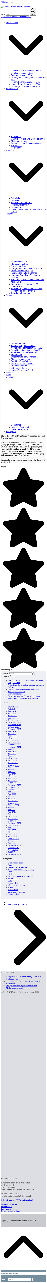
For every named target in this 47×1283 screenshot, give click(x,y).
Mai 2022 (12, 796)
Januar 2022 (13, 801)
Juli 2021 (11, 810)
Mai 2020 (12, 832)
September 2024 (14, 747)
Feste (10, 872)
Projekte (11, 887)
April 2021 (12, 814)
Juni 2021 (12, 812)
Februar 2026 (13, 718)
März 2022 (12, 798)
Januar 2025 (13, 740)
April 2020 (12, 834)
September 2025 (14, 729)
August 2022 (13, 789)
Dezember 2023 (14, 765)
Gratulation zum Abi (16, 694)
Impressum (6, 1209)
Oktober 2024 (13, 745)
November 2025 (14, 725)
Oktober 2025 (13, 727)
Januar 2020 (13, 841)
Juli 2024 (11, 749)
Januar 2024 (13, 763)
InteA (10, 881)
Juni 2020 (12, 830)
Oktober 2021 (13, 805)
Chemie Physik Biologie (17, 867)
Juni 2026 (12, 711)
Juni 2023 (12, 774)
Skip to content (7, 2)
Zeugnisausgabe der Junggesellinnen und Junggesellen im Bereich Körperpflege (24, 697)
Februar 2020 (13, 839)
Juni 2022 (12, 794)
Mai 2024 (12, 754)
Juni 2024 (12, 751)
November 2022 (14, 785)
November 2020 (14, 823)
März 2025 (12, 738)
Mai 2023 (12, 776)
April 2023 (12, 778)
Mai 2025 (12, 734)
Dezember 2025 (14, 722)
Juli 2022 (11, 792)
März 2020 (12, 836)
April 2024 (12, 756)
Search (5, 674)
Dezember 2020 (14, 821)
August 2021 (13, 807)
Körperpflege (13, 883)
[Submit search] (33, 674)
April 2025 (12, 736)
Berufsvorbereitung (15, 863)
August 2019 (13, 850)
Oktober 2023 (13, 767)
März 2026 (12, 716)
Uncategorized (13, 894)
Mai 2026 (12, 713)
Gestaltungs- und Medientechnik (21, 876)
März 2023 (12, 780)
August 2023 (13, 769)
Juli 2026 (11, 709)
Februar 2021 (13, 816)
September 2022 (14, 787)
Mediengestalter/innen (16, 885)
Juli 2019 (11, 852)
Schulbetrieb (13, 890)
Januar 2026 (13, 720)
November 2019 (14, 845)
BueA (10, 865)
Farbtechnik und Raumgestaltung (21, 869)
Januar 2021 (13, 819)
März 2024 (12, 758)
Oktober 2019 (13, 848)
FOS (10, 874)
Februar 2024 (13, 760)
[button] (16, 17)
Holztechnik (13, 878)
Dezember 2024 (14, 742)
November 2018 (14, 854)
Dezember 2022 (14, 783)
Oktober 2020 (13, 825)
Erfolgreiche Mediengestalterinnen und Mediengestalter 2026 (23, 690)
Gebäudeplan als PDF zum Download (17, 1200)
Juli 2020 (11, 827)
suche (3, 14)
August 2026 (13, 707)
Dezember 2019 (14, 843)
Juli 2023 (11, 772)
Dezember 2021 (14, 803)
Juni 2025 (12, 731)
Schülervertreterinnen (16, 892)
